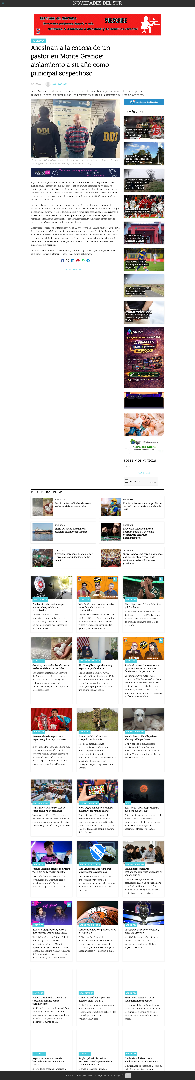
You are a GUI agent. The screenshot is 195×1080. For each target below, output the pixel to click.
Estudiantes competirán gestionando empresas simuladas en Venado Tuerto (143, 872)
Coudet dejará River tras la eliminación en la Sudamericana (141, 1060)
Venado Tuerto (134, 732)
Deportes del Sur (89, 864)
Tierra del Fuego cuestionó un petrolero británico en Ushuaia (71, 530)
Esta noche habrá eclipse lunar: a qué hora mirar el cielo (142, 809)
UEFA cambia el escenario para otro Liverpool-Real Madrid (138, 212)
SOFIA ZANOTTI (59, 84)
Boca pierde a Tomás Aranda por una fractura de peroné (137, 264)
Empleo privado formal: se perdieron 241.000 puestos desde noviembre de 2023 (142, 506)
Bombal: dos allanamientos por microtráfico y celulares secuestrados (48, 607)
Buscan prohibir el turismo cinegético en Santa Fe (93, 738)
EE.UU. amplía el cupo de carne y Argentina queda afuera (96, 667)
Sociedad (38, 40)
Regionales (40, 599)
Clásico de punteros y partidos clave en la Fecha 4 (97, 931)
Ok (128, 1075)
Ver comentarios (75, 270)
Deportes (131, 599)
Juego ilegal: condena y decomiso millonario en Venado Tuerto (96, 809)
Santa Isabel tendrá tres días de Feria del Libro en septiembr (48, 809)
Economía (39, 1054)
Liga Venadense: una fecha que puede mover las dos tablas (95, 870)
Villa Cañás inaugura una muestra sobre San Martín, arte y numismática (96, 607)
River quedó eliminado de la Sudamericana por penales (139, 999)
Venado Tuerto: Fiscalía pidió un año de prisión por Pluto (141, 738)
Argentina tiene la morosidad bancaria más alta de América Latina (48, 1061)
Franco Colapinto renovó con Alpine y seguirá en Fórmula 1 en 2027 (51, 870)
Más (127, 803)
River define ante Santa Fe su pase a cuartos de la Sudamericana (138, 132)
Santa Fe (84, 732)
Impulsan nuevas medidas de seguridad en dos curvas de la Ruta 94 (138, 291)
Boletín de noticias (140, 460)
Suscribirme (144, 473)
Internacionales (89, 661)
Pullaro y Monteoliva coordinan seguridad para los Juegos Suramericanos (49, 1001)
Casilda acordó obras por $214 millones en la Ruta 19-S (94, 999)
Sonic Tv (84, 599)
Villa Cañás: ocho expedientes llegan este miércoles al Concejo (137, 238)
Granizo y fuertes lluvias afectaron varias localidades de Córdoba (73, 505)
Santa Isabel (41, 803)
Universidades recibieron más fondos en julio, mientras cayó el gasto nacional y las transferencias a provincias (142, 559)
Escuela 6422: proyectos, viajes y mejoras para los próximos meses (49, 931)
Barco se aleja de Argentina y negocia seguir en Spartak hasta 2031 (49, 739)
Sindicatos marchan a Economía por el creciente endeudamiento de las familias (74, 557)
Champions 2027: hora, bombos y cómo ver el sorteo (142, 931)
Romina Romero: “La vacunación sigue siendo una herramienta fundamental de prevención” (142, 668)
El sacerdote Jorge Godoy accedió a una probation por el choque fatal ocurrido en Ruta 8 (137, 184)
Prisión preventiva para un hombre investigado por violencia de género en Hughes (138, 316)
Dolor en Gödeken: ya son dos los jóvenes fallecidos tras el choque (138, 159)
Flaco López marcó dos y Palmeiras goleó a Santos (143, 606)
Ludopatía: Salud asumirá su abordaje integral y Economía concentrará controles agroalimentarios (138, 533)
